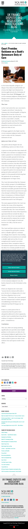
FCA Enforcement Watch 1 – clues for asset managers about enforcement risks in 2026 (12, 418)
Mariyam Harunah (6, 61)
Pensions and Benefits (5, 450)
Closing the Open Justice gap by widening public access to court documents (12, 422)
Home (2, 43)
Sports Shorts (4, 460)
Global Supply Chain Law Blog (6, 446)
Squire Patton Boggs (21, 3)
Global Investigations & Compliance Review (9, 441)
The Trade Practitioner (5, 464)
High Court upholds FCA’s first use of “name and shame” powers (12, 415)
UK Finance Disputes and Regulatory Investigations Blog (14, 481)
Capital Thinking (4, 432)
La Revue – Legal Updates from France (8, 448)
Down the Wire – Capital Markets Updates (9, 434)
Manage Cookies (14, 275)
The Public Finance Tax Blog (6, 462)
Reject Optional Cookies (14, 267)
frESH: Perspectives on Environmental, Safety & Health (11, 471)
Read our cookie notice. (7, 263)
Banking (6, 43)
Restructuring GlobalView (6, 455)
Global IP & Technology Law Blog (7, 439)
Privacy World (3, 453)
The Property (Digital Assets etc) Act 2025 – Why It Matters (12, 425)
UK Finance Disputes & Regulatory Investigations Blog (11, 469)
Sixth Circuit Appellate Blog (6, 457)
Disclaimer (7, 502)
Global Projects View (5, 444)
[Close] (25, 252)
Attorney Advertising (5, 496)
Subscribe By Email (6, 385)
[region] (14, 264)
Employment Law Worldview (6, 437)
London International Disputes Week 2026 (9, 413)
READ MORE (17, 517)
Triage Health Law (4, 467)
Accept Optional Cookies (14, 271)
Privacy (2, 502)
